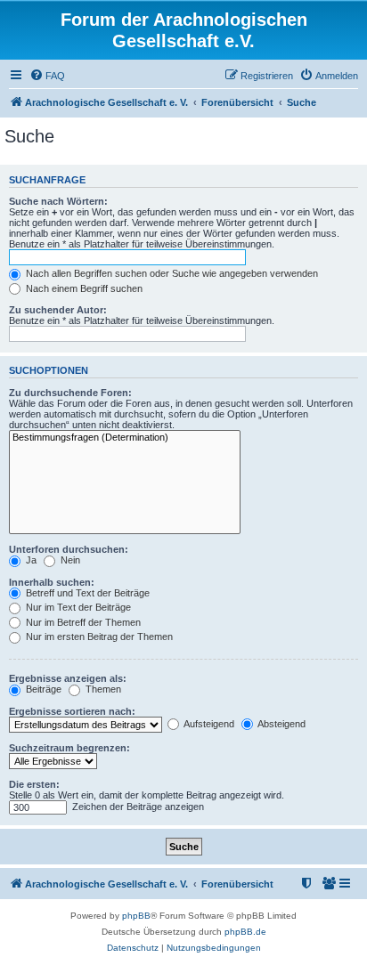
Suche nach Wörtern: (58, 201)
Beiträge (42, 689)
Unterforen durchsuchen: (68, 549)
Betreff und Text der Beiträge (86, 593)
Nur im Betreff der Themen (82, 622)
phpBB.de (245, 932)
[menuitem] (47, 75)
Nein (69, 560)
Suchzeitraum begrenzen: (69, 747)
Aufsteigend (208, 723)
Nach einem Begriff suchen (83, 288)
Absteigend (281, 723)
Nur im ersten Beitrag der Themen (98, 636)
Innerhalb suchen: (51, 582)
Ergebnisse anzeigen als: (67, 678)
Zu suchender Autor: (58, 309)
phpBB (136, 915)
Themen (102, 689)
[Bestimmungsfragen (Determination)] (125, 438)
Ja (30, 560)
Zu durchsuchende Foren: (70, 392)
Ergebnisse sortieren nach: (72, 711)
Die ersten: (34, 784)
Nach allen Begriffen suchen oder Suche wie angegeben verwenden (170, 273)
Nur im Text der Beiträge (77, 607)
